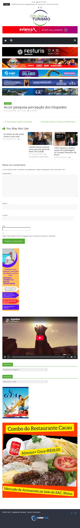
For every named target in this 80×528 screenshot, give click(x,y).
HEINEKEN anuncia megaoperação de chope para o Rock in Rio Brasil (34, 4)
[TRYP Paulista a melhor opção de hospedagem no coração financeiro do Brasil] (65, 133)
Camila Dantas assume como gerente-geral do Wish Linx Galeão (39, 149)
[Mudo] (72, 357)
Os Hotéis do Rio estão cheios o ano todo (13, 135)
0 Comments (33, 111)
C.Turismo (23, 111)
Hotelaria (8, 103)
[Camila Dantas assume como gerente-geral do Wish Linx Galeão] (40, 133)
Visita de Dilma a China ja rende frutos (59, 121)
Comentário (7, 173)
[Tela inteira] (75, 357)
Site (3, 226)
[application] (40, 338)
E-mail (5, 215)
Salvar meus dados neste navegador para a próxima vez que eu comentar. (29, 236)
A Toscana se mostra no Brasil (17, 121)
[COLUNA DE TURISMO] (5, 40)
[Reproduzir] (5, 357)
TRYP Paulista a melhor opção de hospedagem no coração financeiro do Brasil (65, 151)
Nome (5, 203)
